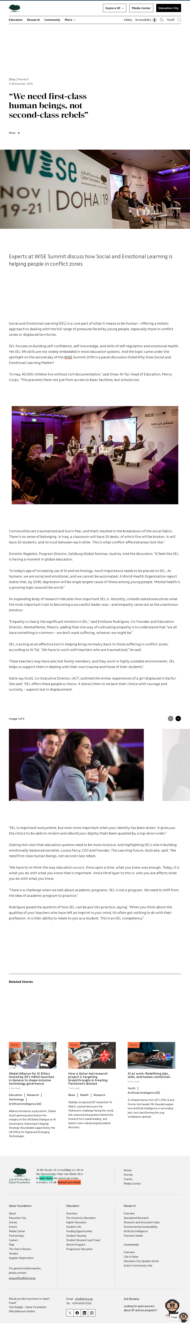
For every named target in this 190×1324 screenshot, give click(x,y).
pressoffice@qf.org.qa (22, 1278)
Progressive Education (79, 1249)
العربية (170, 19)
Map (11, 1244)
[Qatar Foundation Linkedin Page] (84, 1312)
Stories (128, 1174)
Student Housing (76, 1235)
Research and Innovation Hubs (142, 1222)
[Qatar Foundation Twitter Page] (69, 1312)
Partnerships (16, 1235)
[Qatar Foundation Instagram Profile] (91, 1312)
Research (33, 20)
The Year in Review (20, 1249)
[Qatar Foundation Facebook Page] (77, 1312)
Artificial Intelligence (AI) (25, 1103)
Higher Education (76, 1222)
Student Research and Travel (83, 1240)
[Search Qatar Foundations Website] (179, 20)
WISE (68, 357)
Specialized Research (136, 1217)
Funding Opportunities (79, 1231)
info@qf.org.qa (84, 1298)
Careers (13, 1240)
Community (52, 20)
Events (128, 1179)
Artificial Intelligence (136, 1231)
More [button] (68, 20)
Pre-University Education (81, 1217)
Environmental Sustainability (141, 1226)
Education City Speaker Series (141, 1261)
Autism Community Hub (138, 1265)
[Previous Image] (170, 718)
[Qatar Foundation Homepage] (16, 8)
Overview (71, 1213)
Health (84, 1095)
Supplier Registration (21, 1257)
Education (16, 20)
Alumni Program (75, 1244)
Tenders (13, 1253)
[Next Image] (178, 718)
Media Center (141, 8)
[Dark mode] (162, 19)
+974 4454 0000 (82, 1303)
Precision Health (133, 1235)
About (128, 1170)
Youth (131, 1088)
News (71, 1095)
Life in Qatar (131, 1256)
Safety (128, 20)
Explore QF (113, 8)
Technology (16, 1099)
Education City (169, 8)
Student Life (73, 1226)
